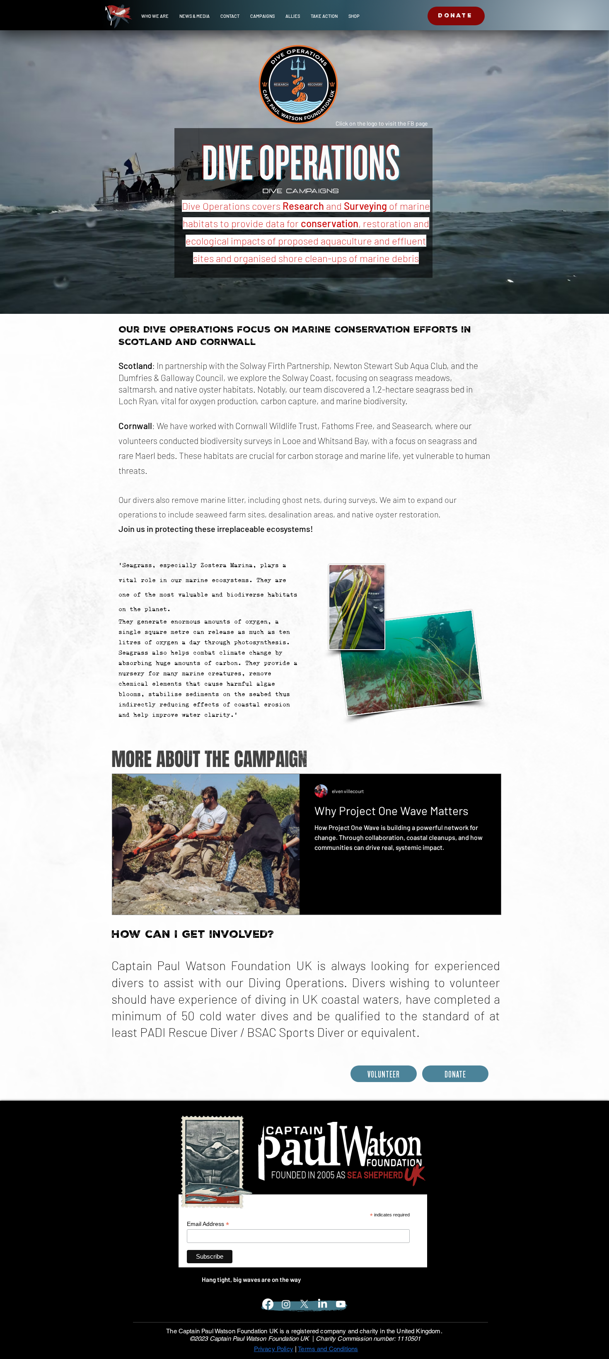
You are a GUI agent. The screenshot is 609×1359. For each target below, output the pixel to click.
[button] (155, 16)
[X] (304, 1304)
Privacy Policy (273, 1348)
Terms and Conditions (328, 1348)
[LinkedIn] (322, 1304)
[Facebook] (267, 1304)
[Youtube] (340, 1304)
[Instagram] (286, 1304)
